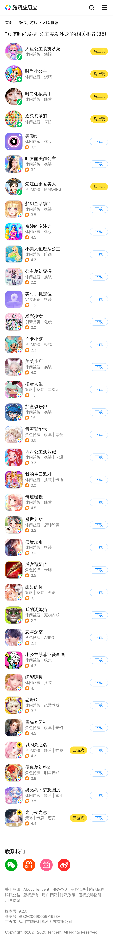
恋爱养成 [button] (51, 705)
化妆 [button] (48, 141)
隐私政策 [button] (67, 895)
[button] (21, 8)
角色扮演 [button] (32, 344)
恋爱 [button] (59, 434)
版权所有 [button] (31, 895)
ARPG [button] (49, 637)
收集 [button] (48, 434)
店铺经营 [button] (51, 524)
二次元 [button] (53, 389)
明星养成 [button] (51, 772)
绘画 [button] (48, 254)
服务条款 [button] (60, 889)
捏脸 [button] (59, 750)
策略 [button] (29, 389)
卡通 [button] (59, 457)
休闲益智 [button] (32, 141)
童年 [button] (59, 795)
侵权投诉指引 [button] (89, 895)
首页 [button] (9, 22)
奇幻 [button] (59, 727)
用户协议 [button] (12, 900)
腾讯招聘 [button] (96, 889)
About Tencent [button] (36, 889)
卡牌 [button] (48, 570)
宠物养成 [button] (51, 615)
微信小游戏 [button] (28, 22)
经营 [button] (48, 502)
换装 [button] (48, 164)
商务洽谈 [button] (78, 889)
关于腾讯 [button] (12, 889)
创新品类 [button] (32, 322)
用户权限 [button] (49, 895)
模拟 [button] (48, 344)
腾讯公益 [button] (12, 895)
